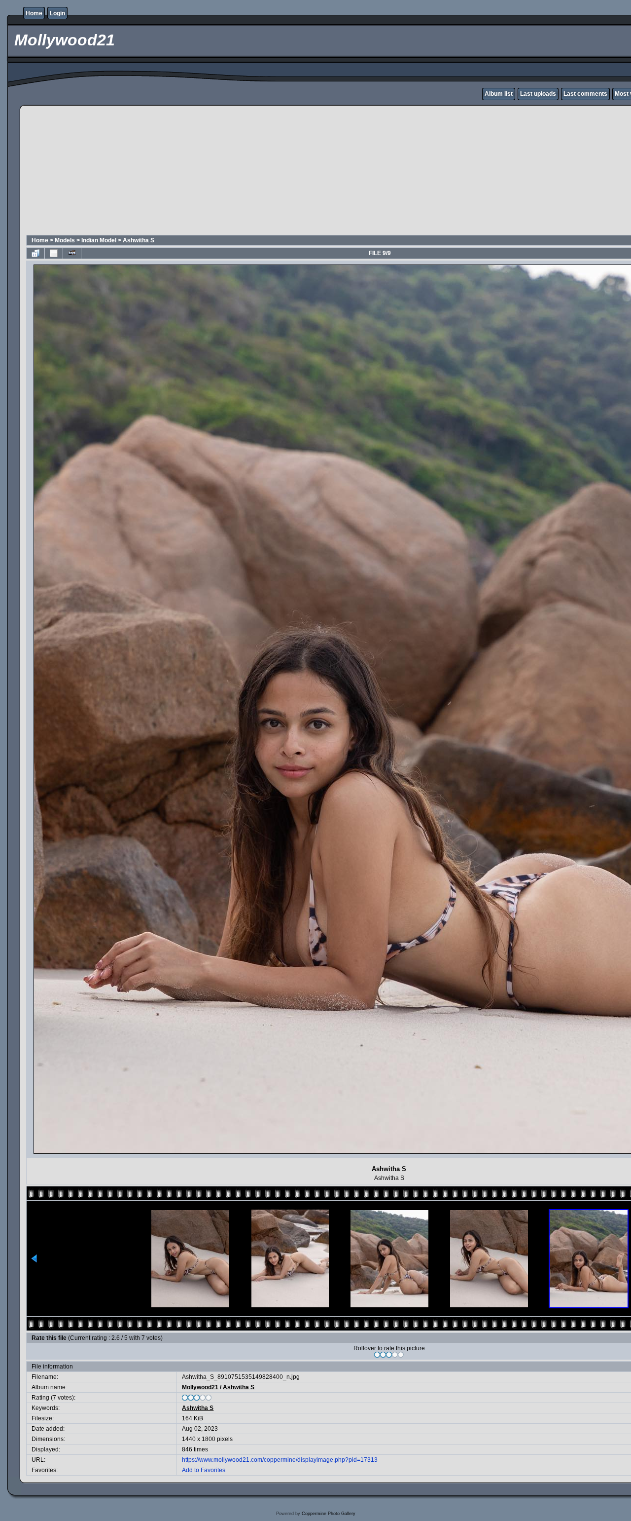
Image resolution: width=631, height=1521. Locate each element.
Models (65, 240)
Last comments (585, 93)
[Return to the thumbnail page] (35, 253)
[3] (389, 1355)
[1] (377, 1355)
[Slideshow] (72, 253)
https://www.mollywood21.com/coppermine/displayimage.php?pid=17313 (280, 1459)
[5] (401, 1355)
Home (34, 13)
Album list (499, 93)
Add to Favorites (203, 1470)
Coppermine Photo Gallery (328, 1513)
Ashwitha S (138, 240)
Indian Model (98, 240)
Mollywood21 (200, 1387)
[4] (395, 1355)
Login (57, 13)
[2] (383, 1355)
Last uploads (538, 93)
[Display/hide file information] (54, 253)
